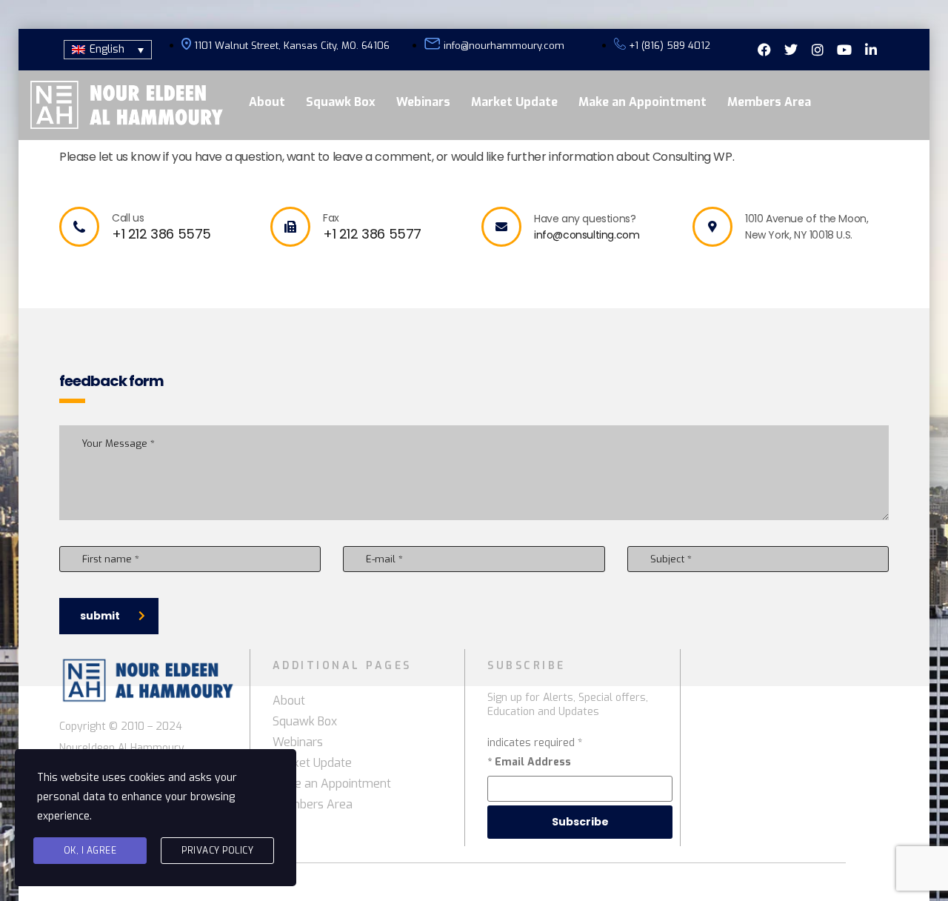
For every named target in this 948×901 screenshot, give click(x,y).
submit (100, 615)
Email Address (529, 762)
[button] (108, 49)
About (267, 102)
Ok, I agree (90, 851)
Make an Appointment (642, 102)
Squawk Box (340, 102)
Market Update (514, 102)
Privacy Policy (217, 851)
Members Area (769, 102)
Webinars (423, 102)
